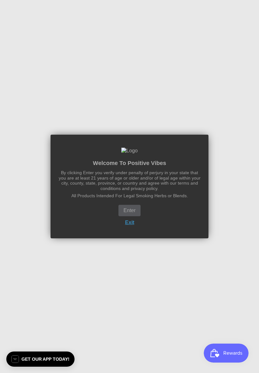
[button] (40, 359)
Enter (129, 210)
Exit (129, 222)
